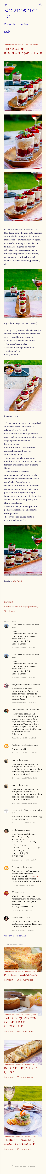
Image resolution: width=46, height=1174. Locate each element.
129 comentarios (25, 1031)
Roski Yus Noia (18, 745)
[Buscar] (40, 4)
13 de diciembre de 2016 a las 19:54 (24, 823)
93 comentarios (25, 1077)
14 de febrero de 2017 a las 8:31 (23, 885)
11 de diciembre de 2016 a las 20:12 (24, 738)
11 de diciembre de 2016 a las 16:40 (24, 647)
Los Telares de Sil (19, 710)
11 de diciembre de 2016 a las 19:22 (24, 703)
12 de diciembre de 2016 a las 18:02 (24, 778)
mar (13, 760)
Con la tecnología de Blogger (25, 1166)
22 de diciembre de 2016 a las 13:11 (24, 860)
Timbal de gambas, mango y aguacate (19, 1142)
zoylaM (15, 917)
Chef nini (17, 581)
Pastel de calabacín (20, 975)
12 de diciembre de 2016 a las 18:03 (24, 803)
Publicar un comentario (15, 936)
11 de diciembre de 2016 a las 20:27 (24, 753)
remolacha (33, 876)
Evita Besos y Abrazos (21, 625)
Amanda (15, 867)
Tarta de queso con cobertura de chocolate (20, 1022)
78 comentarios (25, 980)
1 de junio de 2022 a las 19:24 (22, 910)
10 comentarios (24, 1149)
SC (13, 892)
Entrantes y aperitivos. (26, 606)
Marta (14, 830)
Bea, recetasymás (20, 685)
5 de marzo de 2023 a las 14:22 (23, 930)
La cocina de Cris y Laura (23, 810)
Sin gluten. (9, 611)
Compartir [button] (9, 602)
